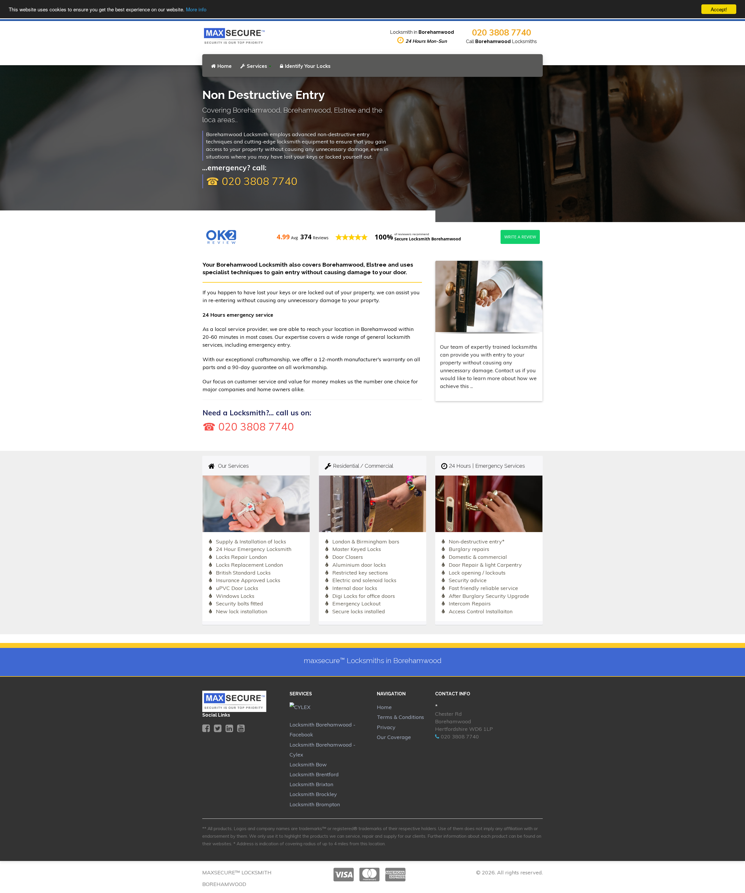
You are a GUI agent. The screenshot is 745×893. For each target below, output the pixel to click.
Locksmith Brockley (313, 794)
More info (196, 9)
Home (224, 66)
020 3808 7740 (501, 32)
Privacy (386, 727)
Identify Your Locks (308, 66)
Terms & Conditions (400, 717)
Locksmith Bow (308, 764)
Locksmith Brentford (314, 774)
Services (257, 66)
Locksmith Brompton (315, 804)
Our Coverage (394, 737)
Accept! (719, 9)
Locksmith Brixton (311, 784)
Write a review (520, 237)
